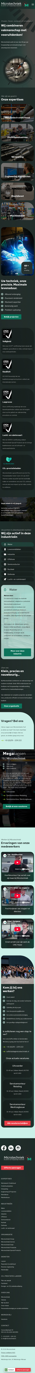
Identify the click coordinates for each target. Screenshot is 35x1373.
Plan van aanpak (6, 1280)
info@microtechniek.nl (9, 1338)
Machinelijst (4, 1270)
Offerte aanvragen (23, 1370)
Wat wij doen (5, 1303)
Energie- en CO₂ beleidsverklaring (11, 1286)
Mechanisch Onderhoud (8, 1183)
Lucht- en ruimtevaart (8, 1228)
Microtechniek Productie (8, 1247)
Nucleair (3, 1222)
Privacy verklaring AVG (8, 1353)
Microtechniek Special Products (11, 1250)
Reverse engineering (7, 1267)
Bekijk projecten (11, 317)
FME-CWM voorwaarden (9, 1356)
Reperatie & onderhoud (8, 1264)
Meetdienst (4, 1195)
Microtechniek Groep (7, 1239)
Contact (11, 1370)
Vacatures (4, 1319)
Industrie (3, 1214)
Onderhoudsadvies (7, 1186)
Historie (3, 1300)
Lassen (3, 1261)
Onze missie (5, 1305)
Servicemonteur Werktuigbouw (18, 799)
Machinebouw (5, 1197)
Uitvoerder (10, 792)
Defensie (4, 1225)
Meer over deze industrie (17, 652)
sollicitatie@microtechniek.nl (17, 1051)
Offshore (4, 1217)
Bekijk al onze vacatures (16, 806)
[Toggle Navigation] (33, 4)
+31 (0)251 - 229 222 (13, 740)
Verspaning (4, 1189)
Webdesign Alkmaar (20, 1359)
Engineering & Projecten (8, 1192)
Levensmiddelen (6, 1211)
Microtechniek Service (8, 1242)
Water (3, 1208)
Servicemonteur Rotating (16, 795)
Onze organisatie (11, 706)
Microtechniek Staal (7, 1245)
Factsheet (4, 1283)
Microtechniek (5, 1297)
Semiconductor (5, 1220)
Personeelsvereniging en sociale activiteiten (14, 1308)
